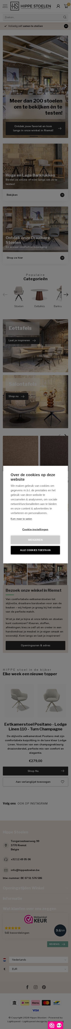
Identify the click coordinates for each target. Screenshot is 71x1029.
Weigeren (35, 539)
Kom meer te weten (21, 518)
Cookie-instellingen (35, 529)
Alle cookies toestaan (35, 550)
